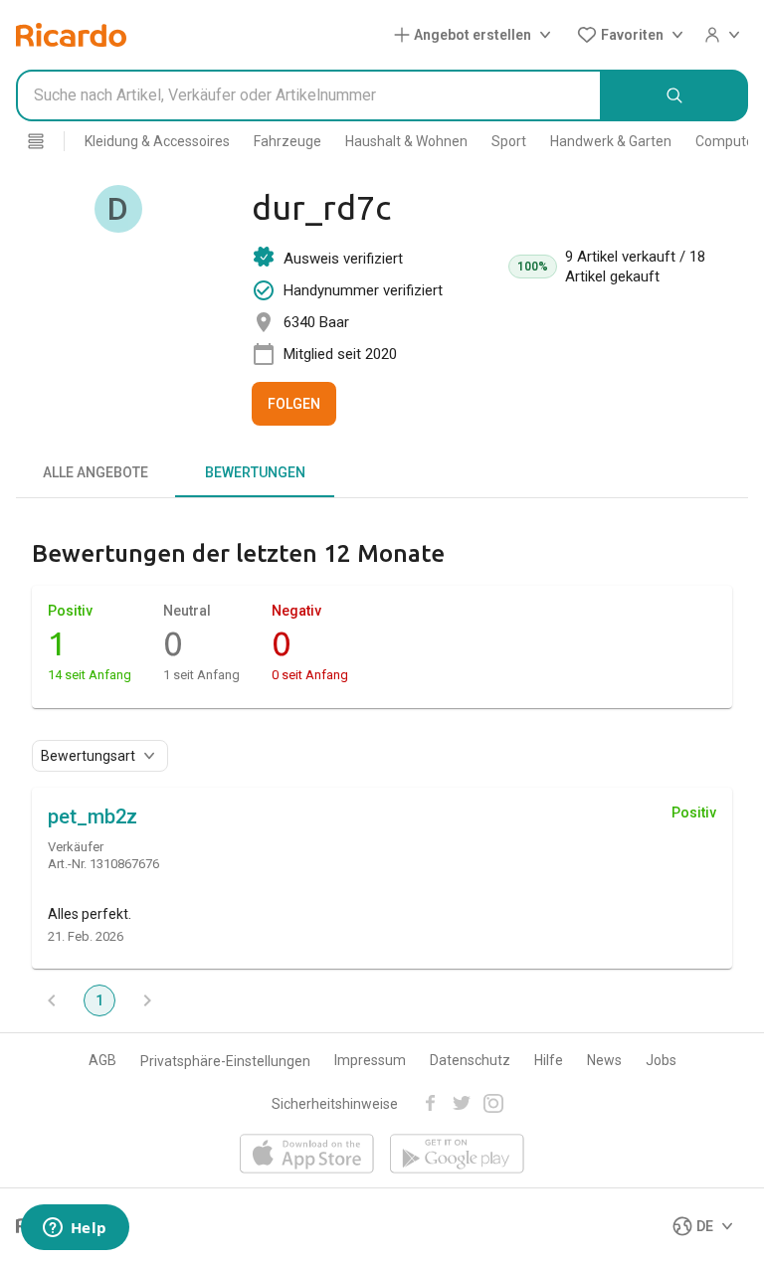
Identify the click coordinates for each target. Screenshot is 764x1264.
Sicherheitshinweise (335, 1104)
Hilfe (548, 1060)
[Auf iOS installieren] (307, 1155)
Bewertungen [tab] (255, 472)
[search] (675, 95)
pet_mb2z (92, 816)
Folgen (294, 404)
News (604, 1060)
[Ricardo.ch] (71, 35)
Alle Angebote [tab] (95, 472)
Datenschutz (470, 1060)
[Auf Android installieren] (457, 1155)
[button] (476, 35)
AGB (102, 1060)
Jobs (661, 1060)
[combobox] (309, 95)
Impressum (370, 1060)
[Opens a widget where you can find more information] (74, 1229)
